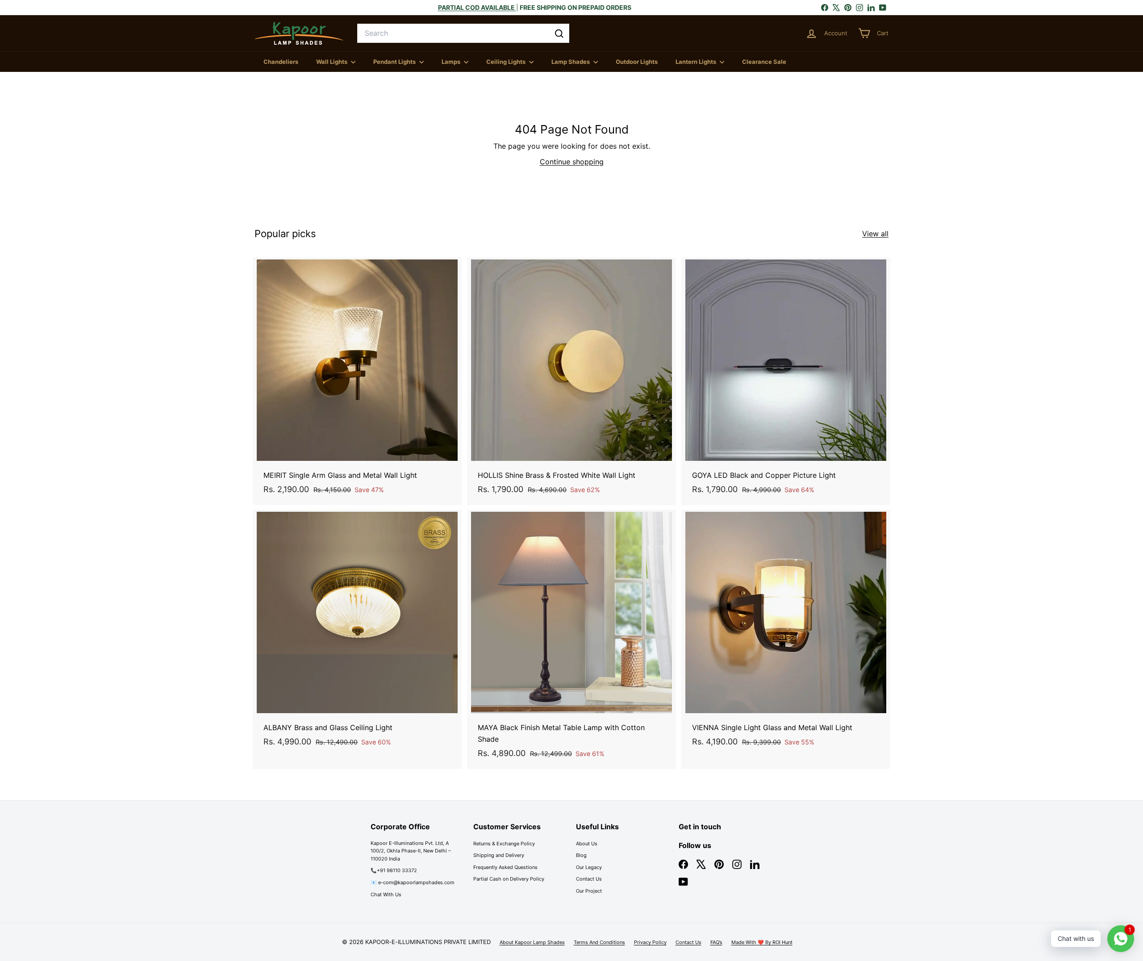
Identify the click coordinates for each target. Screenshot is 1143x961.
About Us (586, 843)
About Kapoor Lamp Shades (532, 942)
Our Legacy (589, 867)
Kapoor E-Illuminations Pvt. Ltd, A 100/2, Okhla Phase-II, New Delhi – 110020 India (411, 851)
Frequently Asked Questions (505, 867)
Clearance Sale (764, 61)
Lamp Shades (571, 61)
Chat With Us (386, 894)
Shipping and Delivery (498, 855)
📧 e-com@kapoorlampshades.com (413, 882)
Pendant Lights (395, 61)
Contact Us (589, 879)
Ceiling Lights (506, 61)
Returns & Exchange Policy (504, 843)
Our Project (589, 891)
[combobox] (463, 33)
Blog (581, 855)
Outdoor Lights (637, 61)
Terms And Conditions (599, 942)
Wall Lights (332, 61)
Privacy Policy (650, 942)
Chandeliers (280, 61)
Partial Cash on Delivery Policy (508, 879)
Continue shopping (572, 161)
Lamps (452, 61)
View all (875, 233)
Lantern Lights (697, 61)
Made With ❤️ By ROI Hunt (762, 942)
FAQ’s (716, 942)
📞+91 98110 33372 (394, 870)
